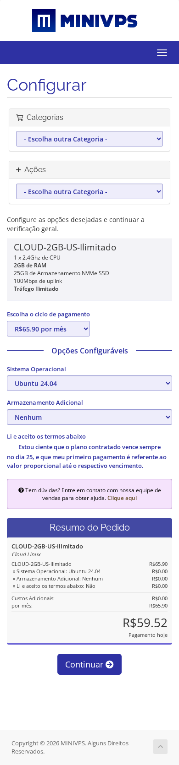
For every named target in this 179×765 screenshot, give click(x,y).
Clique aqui (122, 497)
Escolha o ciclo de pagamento (48, 314)
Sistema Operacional (36, 369)
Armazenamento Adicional (45, 402)
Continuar (85, 664)
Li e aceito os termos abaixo (46, 436)
